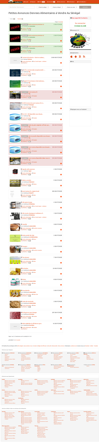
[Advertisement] (80, 84)
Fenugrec (24, 246)
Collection (72, 359)
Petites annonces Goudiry (92, 394)
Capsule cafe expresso (28, 169)
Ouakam (29, 28)
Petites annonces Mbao (43, 427)
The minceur (25, 257)
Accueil (26, 1)
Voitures (6, 354)
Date (62, 21)
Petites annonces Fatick (43, 380)
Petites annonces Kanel (43, 392)
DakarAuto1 (31, 182)
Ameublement (57, 359)
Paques (38, 369)
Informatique (40, 357)
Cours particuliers (90, 359)
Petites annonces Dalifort (10, 427)
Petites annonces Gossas (43, 381)
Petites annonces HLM (42, 417)
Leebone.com (74, 345)
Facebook (87, 345)
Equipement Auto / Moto (10, 359)
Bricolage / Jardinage (58, 356)
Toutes (12, 18)
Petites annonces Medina (27, 420)
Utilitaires (7, 357)
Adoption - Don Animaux (26, 367)
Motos (6, 355)
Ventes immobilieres (25, 354)
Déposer (33, 1)
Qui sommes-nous (28, 345)
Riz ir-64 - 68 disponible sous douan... (32, 114)
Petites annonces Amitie (27, 417)
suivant (18, 340)
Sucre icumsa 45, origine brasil (30, 191)
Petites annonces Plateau (27, 421)
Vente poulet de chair (28, 235)
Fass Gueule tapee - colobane (39, 61)
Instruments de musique (75, 357)
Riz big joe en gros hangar (29, 312)
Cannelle (24, 224)
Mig (29, 71)
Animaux (23, 370)
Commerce (7, 368)
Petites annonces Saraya (92, 385)
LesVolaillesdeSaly (33, 237)
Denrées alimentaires (27, 61)
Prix (59, 21)
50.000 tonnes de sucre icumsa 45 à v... (33, 103)
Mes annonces (61, 1)
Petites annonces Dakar (10, 380)
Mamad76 (31, 193)
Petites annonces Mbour (10, 403)
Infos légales (20, 345)
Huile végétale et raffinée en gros (31, 323)
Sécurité (49, 345)
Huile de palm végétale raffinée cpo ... (39, 125)
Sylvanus (30, 59)
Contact (35, 345)
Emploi (88, 355)
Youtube (96, 345)
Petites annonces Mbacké (27, 384)
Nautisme (7, 360)
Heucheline (31, 314)
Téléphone (39, 356)
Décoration (56, 355)
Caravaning (7, 356)
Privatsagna (31, 104)
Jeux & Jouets (73, 360)
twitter (91, 345)
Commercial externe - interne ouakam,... (33, 57)
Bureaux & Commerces (25, 359)
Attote (24, 279)
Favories (20, 18)
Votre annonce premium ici (36, 24)
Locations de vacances (25, 357)
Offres (41, 1)
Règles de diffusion (42, 345)
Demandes (51, 1)
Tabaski (38, 368)
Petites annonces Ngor (10, 416)
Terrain (22, 360)
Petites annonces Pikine (10, 381)
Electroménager (57, 354)
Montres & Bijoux (57, 367)
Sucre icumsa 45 (32, 92)
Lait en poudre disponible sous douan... (39, 136)
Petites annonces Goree (27, 418)
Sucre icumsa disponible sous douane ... (39, 147)
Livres (71, 355)
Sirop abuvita (25, 290)
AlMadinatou (32, 204)
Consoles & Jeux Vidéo (42, 354)
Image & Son (40, 355)
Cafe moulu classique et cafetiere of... (32, 213)
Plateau (35, 107)
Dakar (34, 73)
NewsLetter (55, 345)
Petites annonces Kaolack (76, 380)
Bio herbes (25, 268)
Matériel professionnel (9, 367)
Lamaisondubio (32, 226)
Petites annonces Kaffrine (59, 380)
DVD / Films (72, 361)
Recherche (85, 7)
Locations (23, 355)
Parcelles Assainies (37, 228)
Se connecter (80, 23)
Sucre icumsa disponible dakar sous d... (39, 158)
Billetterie (89, 357)
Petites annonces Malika (76, 415)
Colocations (23, 356)
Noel (38, 370)
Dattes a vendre (26, 180)
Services (24, 28)
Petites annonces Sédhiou (76, 391)
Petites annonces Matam (43, 391)
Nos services (61, 345)
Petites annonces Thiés (10, 399)
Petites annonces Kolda (10, 391)
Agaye (30, 171)
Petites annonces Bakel (92, 393)
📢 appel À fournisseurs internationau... (33, 81)
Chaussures (56, 368)
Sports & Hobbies (73, 356)
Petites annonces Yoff (9, 412)
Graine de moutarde (27, 301)
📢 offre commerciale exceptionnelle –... (33, 70)
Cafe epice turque (27, 202)
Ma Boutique (71, 1)
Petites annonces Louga (27, 391)
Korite (38, 367)
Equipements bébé (57, 357)
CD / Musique (73, 354)
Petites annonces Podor (59, 393)
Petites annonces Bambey (27, 383)
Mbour (34, 239)
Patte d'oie (35, 294)
